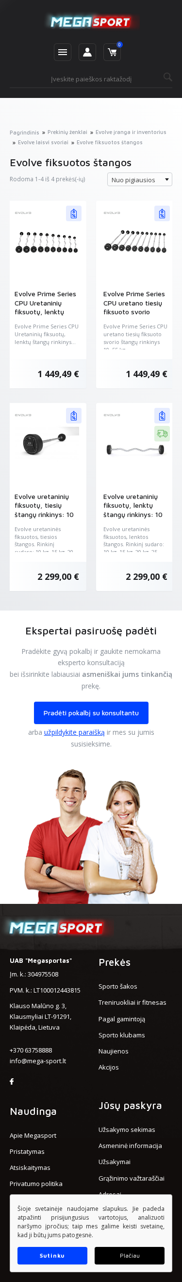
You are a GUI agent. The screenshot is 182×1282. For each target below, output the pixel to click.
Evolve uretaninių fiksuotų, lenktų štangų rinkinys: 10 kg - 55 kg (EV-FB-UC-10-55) (133, 514)
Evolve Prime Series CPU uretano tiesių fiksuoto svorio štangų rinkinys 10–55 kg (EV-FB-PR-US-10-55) (134, 316)
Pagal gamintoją (122, 1018)
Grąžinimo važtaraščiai (132, 1178)
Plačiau (130, 1255)
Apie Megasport (33, 1135)
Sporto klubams (122, 1035)
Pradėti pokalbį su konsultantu (91, 712)
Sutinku (52, 1255)
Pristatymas (27, 1151)
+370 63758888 (31, 1050)
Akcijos (109, 1067)
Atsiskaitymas (30, 1167)
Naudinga (33, 1111)
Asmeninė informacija (130, 1145)
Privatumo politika (36, 1183)
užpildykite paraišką (74, 732)
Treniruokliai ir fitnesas (132, 1002)
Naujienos (114, 1051)
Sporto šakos (118, 986)
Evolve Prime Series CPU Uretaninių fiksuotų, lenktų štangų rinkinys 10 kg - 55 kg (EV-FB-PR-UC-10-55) (45, 316)
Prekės (115, 962)
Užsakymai (115, 1161)
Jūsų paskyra (130, 1105)
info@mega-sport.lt (38, 1060)
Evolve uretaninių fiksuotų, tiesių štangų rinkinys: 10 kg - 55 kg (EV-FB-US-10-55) (44, 514)
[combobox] (139, 179)
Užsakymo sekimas (127, 1129)
